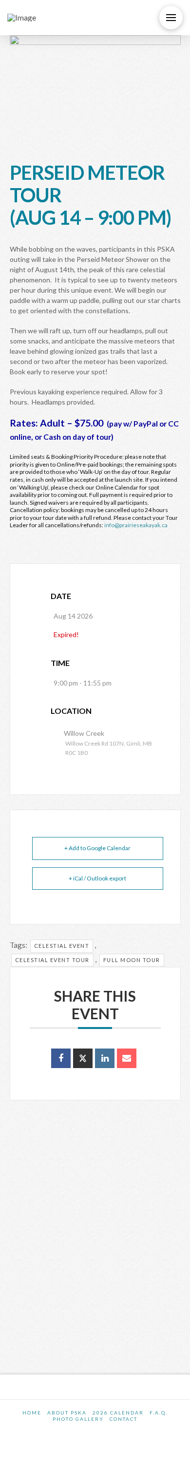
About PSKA (67, 1412)
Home (31, 1412)
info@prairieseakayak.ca (136, 525)
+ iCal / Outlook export (97, 878)
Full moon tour (131, 960)
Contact (123, 1419)
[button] (171, 17)
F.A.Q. (159, 1412)
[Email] (126, 1058)
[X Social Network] (83, 1058)
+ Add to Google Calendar (97, 848)
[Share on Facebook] (61, 1058)
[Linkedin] (104, 1058)
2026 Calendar (118, 1412)
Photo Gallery (78, 1419)
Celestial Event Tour (52, 960)
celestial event (62, 946)
